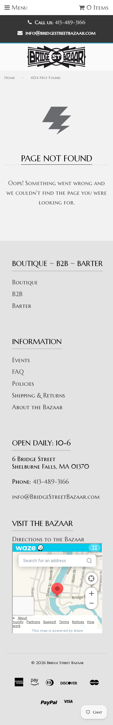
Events (21, 360)
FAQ (18, 372)
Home (10, 77)
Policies (23, 384)
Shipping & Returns (38, 395)
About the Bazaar (37, 407)
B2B (17, 294)
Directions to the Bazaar (48, 539)
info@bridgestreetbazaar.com (61, 33)
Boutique (25, 282)
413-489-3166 (51, 482)
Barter (21, 306)
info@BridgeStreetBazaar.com (56, 497)
